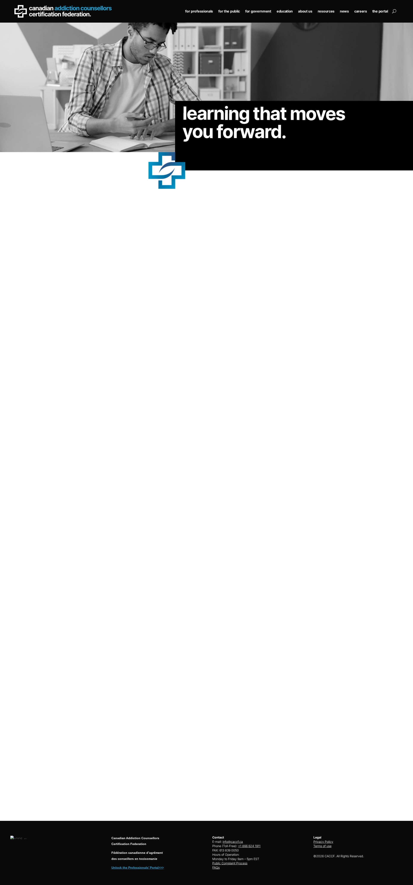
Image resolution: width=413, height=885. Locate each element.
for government (258, 11)
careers (360, 11)
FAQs (216, 867)
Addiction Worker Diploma (303, 661)
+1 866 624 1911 (249, 846)
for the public (229, 11)
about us (305, 11)
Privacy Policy (323, 841)
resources (326, 11)
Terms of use (322, 846)
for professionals (199, 11)
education (285, 11)
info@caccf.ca (233, 841)
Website (30, 310)
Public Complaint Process (229, 863)
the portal (380, 11)
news (344, 11)
